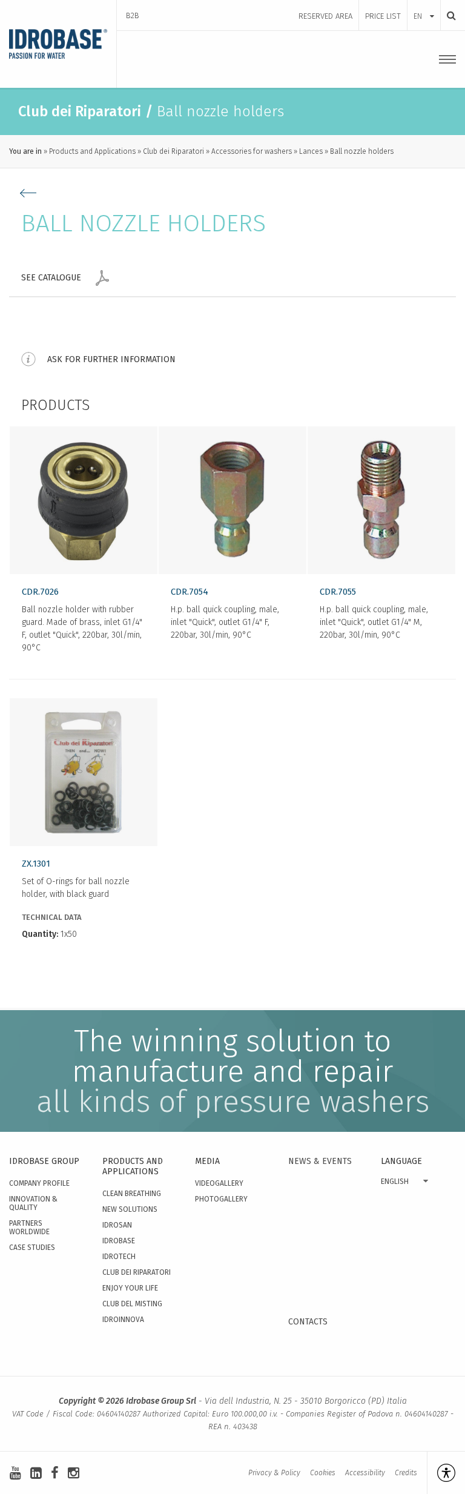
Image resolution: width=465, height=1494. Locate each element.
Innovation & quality (33, 1203)
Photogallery (221, 1199)
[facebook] (55, 1473)
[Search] (448, 15)
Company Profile (39, 1183)
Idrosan (117, 1225)
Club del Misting (132, 1304)
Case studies (32, 1247)
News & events (320, 1161)
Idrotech (119, 1256)
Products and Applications (92, 151)
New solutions (129, 1209)
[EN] (424, 4)
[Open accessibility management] (441, 1473)
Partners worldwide (29, 1227)
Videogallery (219, 1183)
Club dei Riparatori (173, 151)
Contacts (308, 1322)
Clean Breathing (131, 1193)
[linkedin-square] (36, 1473)
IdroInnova (123, 1319)
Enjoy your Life (130, 1288)
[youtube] (15, 1473)
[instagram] (73, 1473)
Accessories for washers (251, 151)
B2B (132, 15)
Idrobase (118, 1241)
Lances (311, 151)
